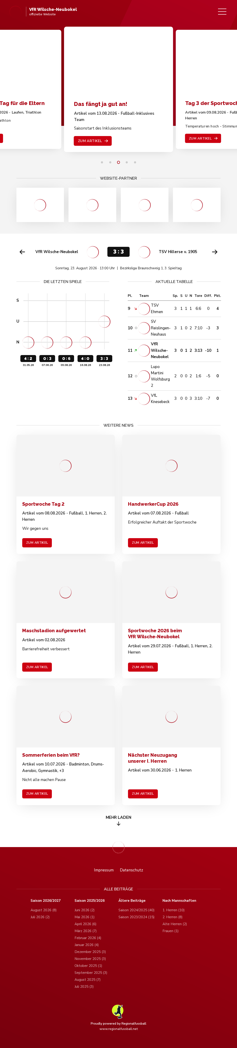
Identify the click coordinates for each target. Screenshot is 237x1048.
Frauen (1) (170, 931)
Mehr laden (118, 817)
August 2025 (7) (88, 979)
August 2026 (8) (44, 910)
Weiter (215, 252)
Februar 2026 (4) (88, 938)
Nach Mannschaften (179, 901)
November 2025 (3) (90, 958)
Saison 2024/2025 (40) (136, 910)
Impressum (104, 870)
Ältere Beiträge (132, 901)
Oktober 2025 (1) (88, 965)
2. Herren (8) (172, 917)
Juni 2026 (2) (85, 910)
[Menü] (222, 12)
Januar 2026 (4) (87, 945)
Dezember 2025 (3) (90, 952)
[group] (118, 256)
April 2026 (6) (86, 924)
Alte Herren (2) (174, 924)
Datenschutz (131, 870)
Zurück (22, 252)
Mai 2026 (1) (85, 917)
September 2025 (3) (91, 972)
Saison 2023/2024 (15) (136, 917)
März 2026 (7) (86, 931)
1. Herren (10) (173, 910)
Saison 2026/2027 (46, 901)
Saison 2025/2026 (90, 901)
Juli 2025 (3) (84, 986)
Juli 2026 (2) (40, 917)
